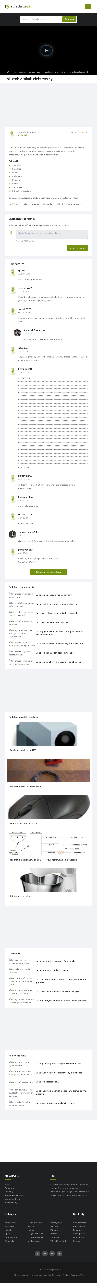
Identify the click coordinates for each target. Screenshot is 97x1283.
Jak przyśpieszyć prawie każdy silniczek (56, 604)
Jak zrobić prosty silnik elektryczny (54, 595)
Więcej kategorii (58, 1241)
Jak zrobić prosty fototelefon (25, 786)
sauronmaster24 (27, 532)
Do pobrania (11, 1188)
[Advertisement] (48, 104)
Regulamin (78, 1237)
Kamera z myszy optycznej (24, 823)
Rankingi (9, 1191)
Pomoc (76, 1241)
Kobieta (8, 1230)
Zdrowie (54, 1230)
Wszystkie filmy (12, 1199)
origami (54, 1184)
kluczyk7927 (25, 475)
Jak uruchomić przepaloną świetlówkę (56, 961)
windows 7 (84, 1191)
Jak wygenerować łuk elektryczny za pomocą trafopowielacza (59, 633)
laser (85, 1195)
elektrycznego (73, 204)
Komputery (10, 1222)
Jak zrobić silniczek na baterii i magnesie (57, 613)
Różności (54, 1233)
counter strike (74, 1195)
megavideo (71, 1191)
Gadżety (31, 1226)
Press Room (79, 1226)
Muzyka (54, 1226)
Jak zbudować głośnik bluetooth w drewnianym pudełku (61, 981)
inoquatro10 (25, 288)
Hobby (31, 1230)
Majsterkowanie (35, 1237)
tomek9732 (25, 309)
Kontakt (8, 1184)
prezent (62, 1195)
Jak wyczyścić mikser (21, 896)
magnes (35, 204)
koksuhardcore (26, 496)
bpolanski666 (23, 135)
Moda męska (34, 1241)
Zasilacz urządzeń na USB (23, 750)
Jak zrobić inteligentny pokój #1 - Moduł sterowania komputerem (43, 859)
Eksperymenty (35, 1222)
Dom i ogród (11, 1237)
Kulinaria (9, 1226)
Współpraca (79, 1233)
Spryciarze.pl (55, 1269)
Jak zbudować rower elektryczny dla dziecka (59, 1072)
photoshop (64, 1184)
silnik (26, 204)
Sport (7, 1233)
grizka (22, 270)
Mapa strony (11, 1203)
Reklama (77, 1230)
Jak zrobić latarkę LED (47, 1081)
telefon (74, 1184)
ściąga (53, 1195)
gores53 (23, 347)
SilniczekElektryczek (35, 330)
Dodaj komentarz (77, 248)
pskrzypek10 (25, 549)
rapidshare (74, 1188)
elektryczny (15, 204)
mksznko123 (25, 514)
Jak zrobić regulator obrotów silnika (55, 652)
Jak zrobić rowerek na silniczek (52, 622)
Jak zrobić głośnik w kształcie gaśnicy (55, 1103)
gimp (65, 1188)
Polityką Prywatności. (73, 1275)
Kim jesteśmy (79, 1222)
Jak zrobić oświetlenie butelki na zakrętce (58, 991)
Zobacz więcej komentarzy (48, 572)
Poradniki (54, 1237)
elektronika (47, 204)
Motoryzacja (56, 1222)
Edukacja (9, 1241)
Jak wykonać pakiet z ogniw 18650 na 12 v (58, 1063)
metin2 (57, 1188)
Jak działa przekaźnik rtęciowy (52, 970)
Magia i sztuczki (35, 1233)
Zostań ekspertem (14, 1195)
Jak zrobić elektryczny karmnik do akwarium (59, 662)
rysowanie (55, 1191)
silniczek (60, 204)
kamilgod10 (25, 368)
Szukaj (70, 19)
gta (63, 1191)
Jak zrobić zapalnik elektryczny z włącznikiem (59, 643)
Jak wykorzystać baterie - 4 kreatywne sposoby (61, 1000)
